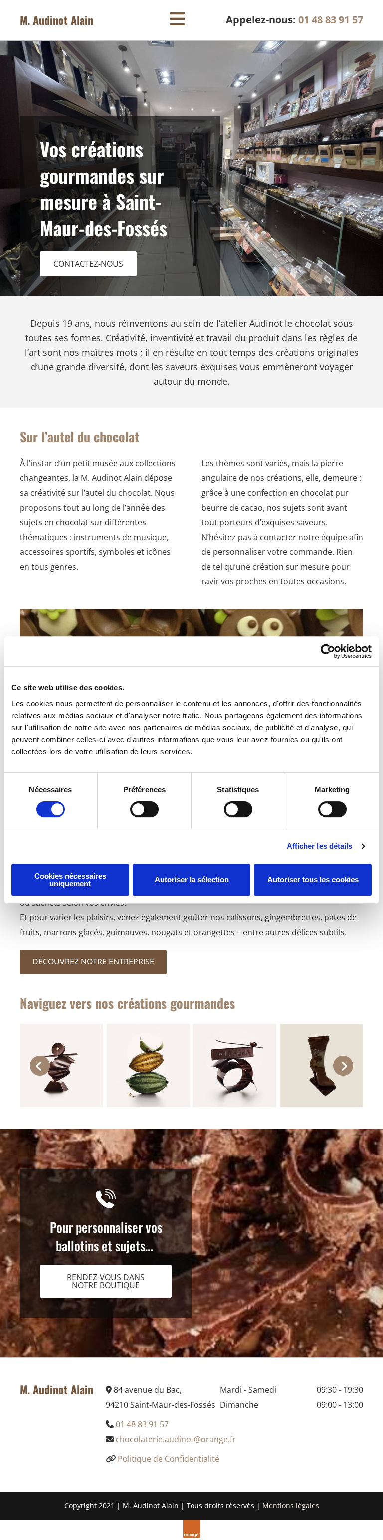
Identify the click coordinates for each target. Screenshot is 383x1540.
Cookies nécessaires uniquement (70, 880)
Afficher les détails (320, 846)
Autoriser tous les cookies (313, 879)
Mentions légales (290, 1505)
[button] (88, 263)
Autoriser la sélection (192, 879)
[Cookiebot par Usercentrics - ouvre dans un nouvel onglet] (328, 651)
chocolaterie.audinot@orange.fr (176, 1439)
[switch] (144, 809)
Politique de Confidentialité (168, 1458)
